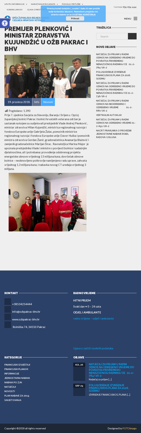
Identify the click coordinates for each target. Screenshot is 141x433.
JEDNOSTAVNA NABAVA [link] (17, 378)
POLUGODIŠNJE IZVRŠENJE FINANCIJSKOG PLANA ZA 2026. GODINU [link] (113, 75)
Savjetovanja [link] (12, 400)
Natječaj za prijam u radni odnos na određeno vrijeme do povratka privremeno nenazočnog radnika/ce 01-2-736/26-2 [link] (115, 90)
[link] (5, 23)
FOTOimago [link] (130, 428)
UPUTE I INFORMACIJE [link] (14, 4)
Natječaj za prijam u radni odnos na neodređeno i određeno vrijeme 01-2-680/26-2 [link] (114, 105)
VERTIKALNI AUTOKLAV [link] (109, 115)
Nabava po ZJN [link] (13, 382)
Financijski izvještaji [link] (17, 365)
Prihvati (75, 18)
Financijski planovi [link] (16, 369)
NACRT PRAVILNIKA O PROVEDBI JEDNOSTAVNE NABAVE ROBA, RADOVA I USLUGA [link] (113, 134)
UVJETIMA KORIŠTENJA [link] (84, 14)
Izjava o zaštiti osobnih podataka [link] (93, 348)
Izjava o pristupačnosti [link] (39, 10)
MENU (127, 19)
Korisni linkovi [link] (14, 10)
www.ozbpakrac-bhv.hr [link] (26, 319)
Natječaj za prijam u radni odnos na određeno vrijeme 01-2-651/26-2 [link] (115, 123)
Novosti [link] (9, 391)
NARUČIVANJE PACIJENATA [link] (43, 4)
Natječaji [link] (10, 387)
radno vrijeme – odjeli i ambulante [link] (93, 318)
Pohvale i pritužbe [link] (71, 4)
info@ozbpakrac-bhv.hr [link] (26, 311)
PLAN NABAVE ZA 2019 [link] (16, 395)
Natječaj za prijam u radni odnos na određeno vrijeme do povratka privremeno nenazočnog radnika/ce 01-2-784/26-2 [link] (115, 61)
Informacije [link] (11, 373)
